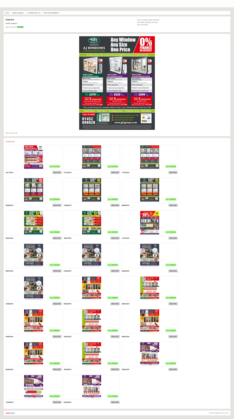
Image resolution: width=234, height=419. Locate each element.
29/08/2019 (9, 20)
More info (57, 172)
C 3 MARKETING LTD (33, 13)
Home (7, 13)
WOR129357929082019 (51, 13)
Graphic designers (18, 13)
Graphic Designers (11, 23)
